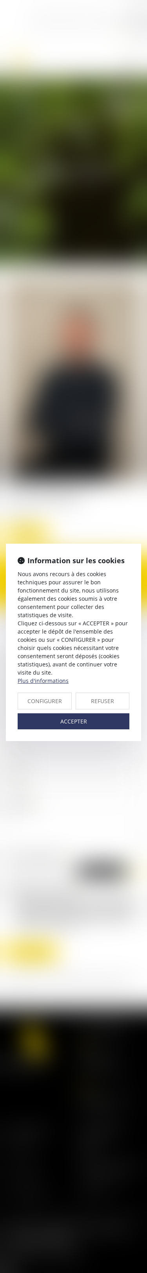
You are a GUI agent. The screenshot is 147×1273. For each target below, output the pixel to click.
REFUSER (102, 701)
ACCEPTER (73, 721)
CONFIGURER (44, 701)
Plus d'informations (43, 680)
